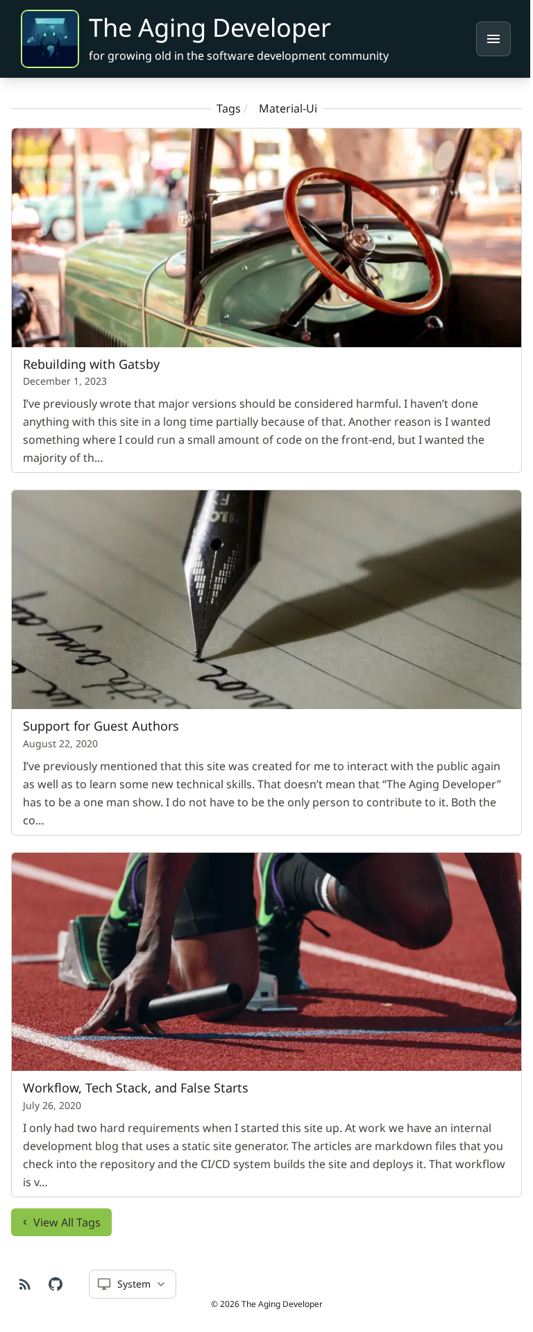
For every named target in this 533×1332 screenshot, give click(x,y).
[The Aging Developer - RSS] (25, 1284)
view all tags (67, 1209)
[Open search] (493, 39)
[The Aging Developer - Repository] (55, 1284)
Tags (223, 108)
